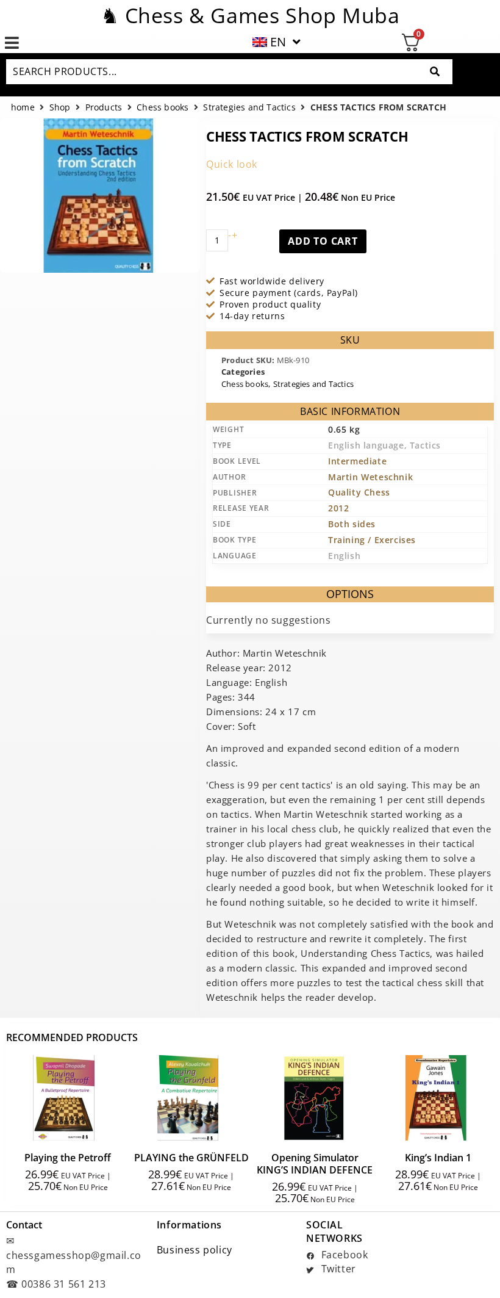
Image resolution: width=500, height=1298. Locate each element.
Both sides (352, 524)
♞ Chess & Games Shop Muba (250, 15)
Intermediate (357, 461)
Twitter (337, 1268)
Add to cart (323, 241)
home (23, 108)
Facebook (343, 1254)
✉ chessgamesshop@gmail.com (73, 1255)
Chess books (162, 108)
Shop (60, 108)
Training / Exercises (372, 540)
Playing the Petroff (67, 1157)
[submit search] (434, 71)
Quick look (231, 164)
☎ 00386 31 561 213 (56, 1284)
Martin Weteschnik (370, 477)
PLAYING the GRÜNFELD (191, 1157)
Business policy (194, 1250)
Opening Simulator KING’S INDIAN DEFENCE (315, 1164)
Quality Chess (359, 492)
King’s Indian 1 (438, 1157)
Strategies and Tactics (249, 108)
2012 (338, 508)
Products (104, 108)
